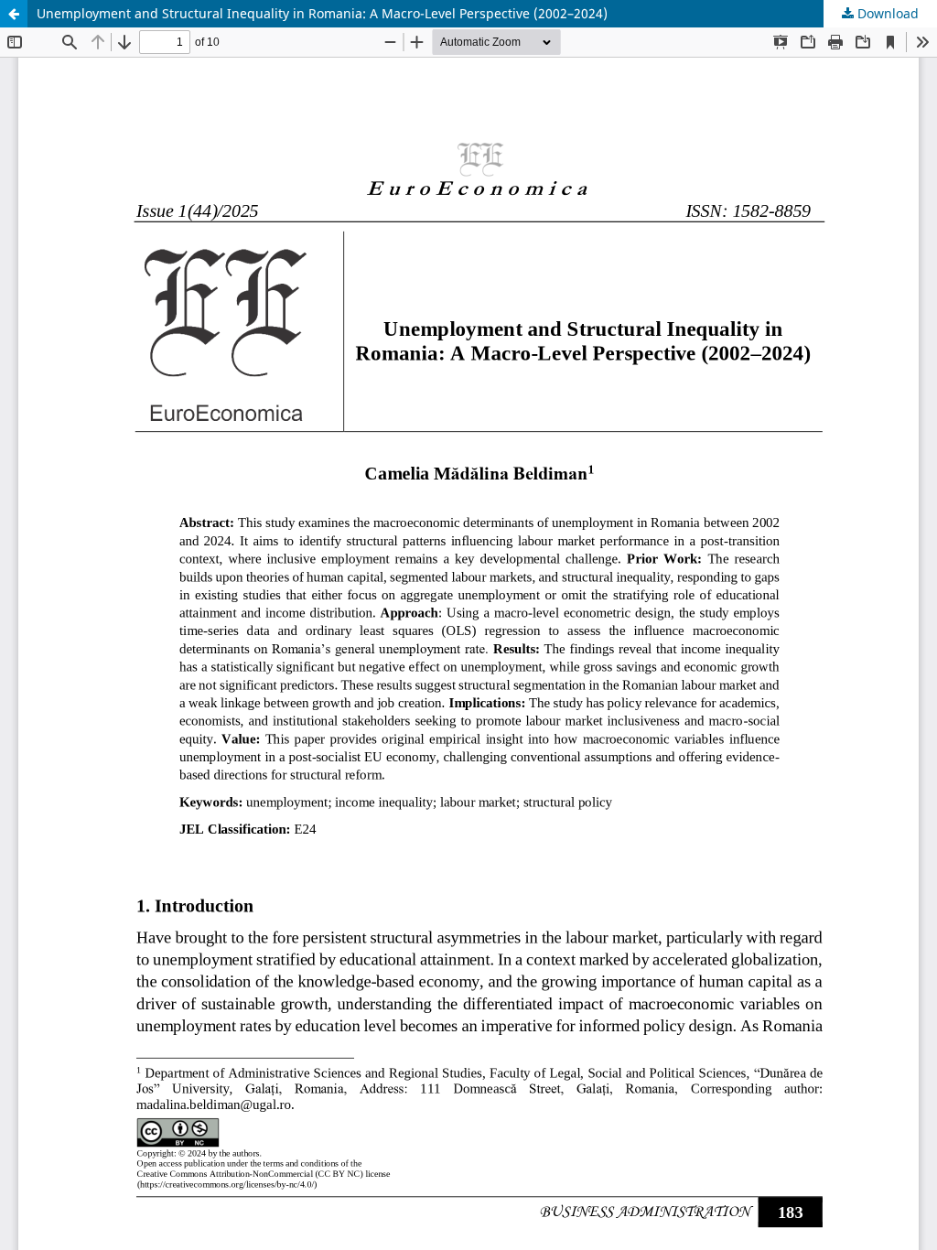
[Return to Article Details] (13, 13)
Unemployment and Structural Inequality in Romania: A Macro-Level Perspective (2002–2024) (322, 13)
